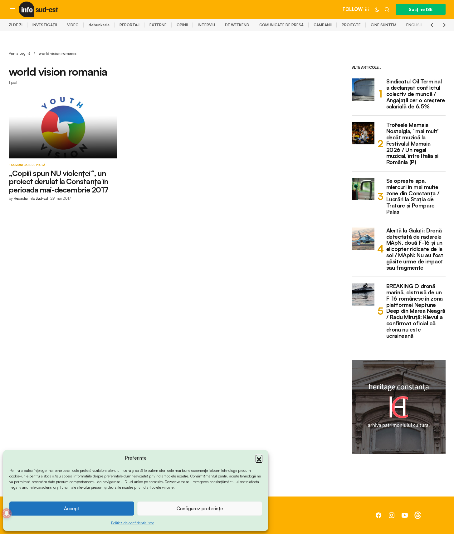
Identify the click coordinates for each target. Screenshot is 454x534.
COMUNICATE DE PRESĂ (281, 24)
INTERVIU (206, 24)
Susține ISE (420, 9)
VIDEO (73, 24)
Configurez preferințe (200, 509)
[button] (259, 458)
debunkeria (99, 24)
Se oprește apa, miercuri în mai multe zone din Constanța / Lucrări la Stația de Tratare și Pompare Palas (412, 196)
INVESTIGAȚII (44, 24)
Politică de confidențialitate (132, 523)
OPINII (182, 24)
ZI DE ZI (15, 24)
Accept (72, 509)
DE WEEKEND (237, 24)
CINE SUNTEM (383, 24)
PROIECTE (351, 24)
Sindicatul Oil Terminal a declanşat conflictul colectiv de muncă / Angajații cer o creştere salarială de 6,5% (415, 93)
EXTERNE (158, 24)
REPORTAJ (129, 24)
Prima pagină (20, 53)
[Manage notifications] (7, 513)
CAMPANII (323, 24)
